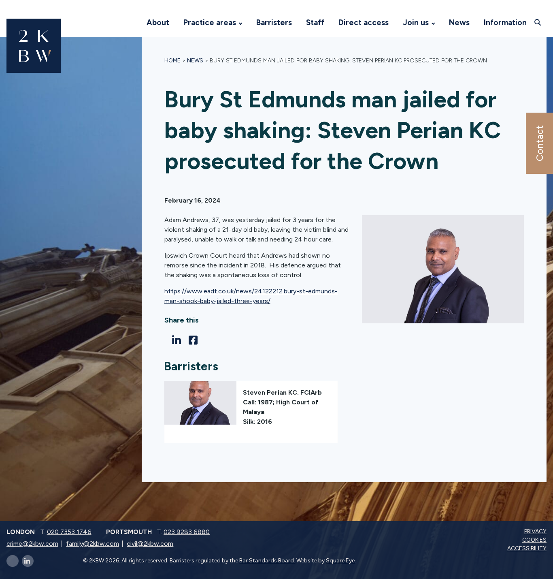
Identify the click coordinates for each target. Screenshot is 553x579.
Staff (315, 22)
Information (505, 22)
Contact (539, 143)
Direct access (363, 22)
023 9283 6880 (187, 532)
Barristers (274, 22)
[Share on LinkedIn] (178, 340)
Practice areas (209, 22)
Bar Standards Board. (267, 560)
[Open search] (539, 22)
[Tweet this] (166, 340)
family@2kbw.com (92, 543)
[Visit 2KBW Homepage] (131, 22)
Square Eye (340, 560)
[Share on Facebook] (195, 340)
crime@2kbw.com (32, 543)
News (459, 22)
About (158, 22)
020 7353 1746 (69, 532)
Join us (416, 22)
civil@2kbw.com (150, 543)
